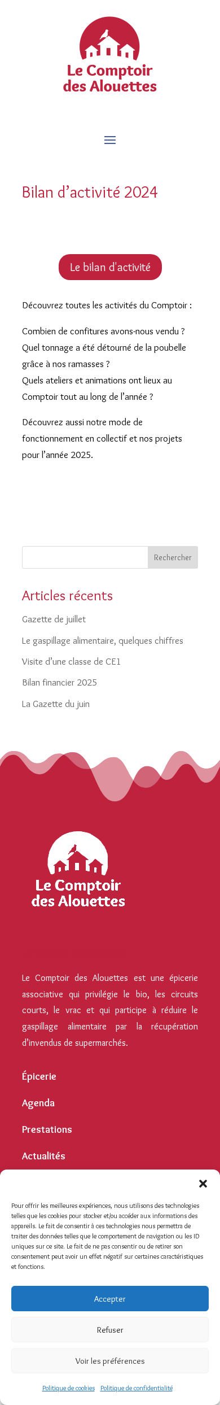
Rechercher (173, 557)
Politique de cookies (68, 1388)
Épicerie (39, 1076)
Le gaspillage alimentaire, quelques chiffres (102, 640)
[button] (203, 1183)
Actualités (43, 1156)
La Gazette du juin (56, 703)
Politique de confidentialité (136, 1388)
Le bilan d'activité (110, 267)
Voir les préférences (110, 1361)
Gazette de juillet (54, 619)
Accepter (110, 1299)
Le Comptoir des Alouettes (74, 952)
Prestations (47, 1129)
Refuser (110, 1330)
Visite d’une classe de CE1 (71, 661)
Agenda (38, 1103)
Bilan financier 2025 (59, 682)
